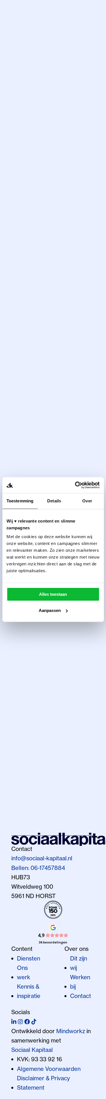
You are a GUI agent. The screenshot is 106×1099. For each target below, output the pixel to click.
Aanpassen (50, 610)
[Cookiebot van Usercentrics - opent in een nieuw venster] (75, 485)
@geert (21, 346)
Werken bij (80, 982)
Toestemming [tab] (20, 500)
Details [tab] (54, 500)
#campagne (27, 426)
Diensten (28, 958)
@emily (77, 764)
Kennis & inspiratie (28, 991)
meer (18, 456)
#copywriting (66, 142)
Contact (80, 995)
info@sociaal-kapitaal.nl (41, 858)
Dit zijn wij (78, 963)
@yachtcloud (28, 764)
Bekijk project (29, 792)
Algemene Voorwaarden (49, 1068)
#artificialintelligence (38, 406)
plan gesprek (35, 371)
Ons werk (23, 972)
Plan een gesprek (41, 829)
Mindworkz (70, 1031)
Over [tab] (87, 500)
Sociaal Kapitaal (32, 1049)
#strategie (62, 783)
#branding (24, 132)
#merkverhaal (29, 142)
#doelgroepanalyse (37, 446)
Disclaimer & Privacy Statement (43, 1083)
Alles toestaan (53, 594)
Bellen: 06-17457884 (38, 867)
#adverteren (28, 385)
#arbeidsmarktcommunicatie (49, 395)
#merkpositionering (64, 132)
